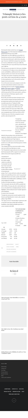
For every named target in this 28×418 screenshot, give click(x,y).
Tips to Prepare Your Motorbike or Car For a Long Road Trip (13, 298)
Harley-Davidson (20, 86)
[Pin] (13, 45)
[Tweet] (10, 45)
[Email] (20, 45)
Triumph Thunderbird (11, 251)
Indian (12, 88)
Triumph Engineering (11, 249)
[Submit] (17, 45)
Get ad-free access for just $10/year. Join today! (14, 1)
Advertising (3, 366)
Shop (2, 375)
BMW (2, 88)
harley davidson (10, 246)
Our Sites (3, 370)
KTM (5, 88)
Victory (18, 88)
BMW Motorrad (10, 244)
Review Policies (4, 373)
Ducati (9, 88)
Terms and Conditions (6, 377)
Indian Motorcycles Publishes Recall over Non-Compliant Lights (13, 352)
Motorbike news (13, 9)
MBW (17, 246)
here (9, 144)
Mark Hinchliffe (5, 9)
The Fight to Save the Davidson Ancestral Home (12, 329)
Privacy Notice (4, 372)
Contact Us (3, 368)
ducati (17, 244)
